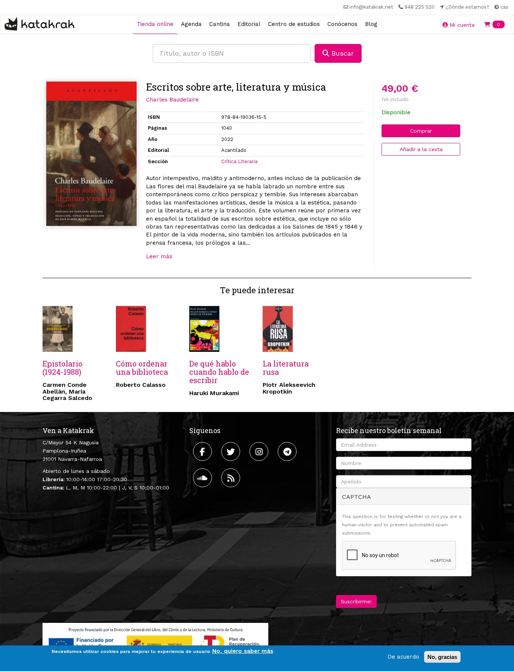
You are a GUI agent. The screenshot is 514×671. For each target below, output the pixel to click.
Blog (371, 24)
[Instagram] (259, 451)
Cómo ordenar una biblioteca (142, 368)
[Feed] (231, 477)
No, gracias (442, 657)
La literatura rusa (286, 368)
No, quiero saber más (242, 651)
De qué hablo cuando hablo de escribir (219, 372)
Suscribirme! (356, 601)
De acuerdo (403, 656)
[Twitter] (231, 451)
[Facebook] (203, 451)
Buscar (341, 53)
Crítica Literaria (239, 161)
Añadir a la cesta (421, 149)
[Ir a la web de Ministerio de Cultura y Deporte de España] (155, 642)
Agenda (191, 24)
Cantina (219, 24)
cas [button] (503, 7)
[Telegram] (288, 451)
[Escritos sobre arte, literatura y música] (91, 154)
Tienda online (155, 24)
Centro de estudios (294, 24)
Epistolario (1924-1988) (62, 368)
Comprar (421, 131)
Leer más (159, 256)
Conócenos (342, 24)
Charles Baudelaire (172, 99)
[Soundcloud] (203, 477)
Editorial (248, 24)
